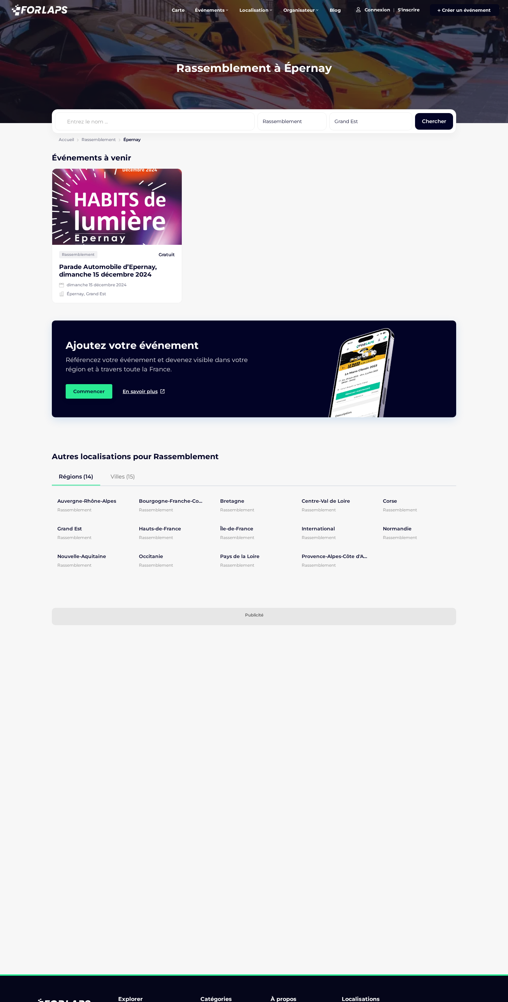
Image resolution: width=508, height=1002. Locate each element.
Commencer (89, 391)
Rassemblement (99, 139)
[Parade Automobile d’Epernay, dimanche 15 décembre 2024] (117, 207)
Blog (335, 10)
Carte (178, 10)
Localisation (254, 10)
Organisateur (299, 10)
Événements (210, 10)
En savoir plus (140, 391)
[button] (464, 10)
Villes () (123, 476)
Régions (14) (76, 476)
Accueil (66, 139)
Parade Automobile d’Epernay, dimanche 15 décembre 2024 (108, 271)
